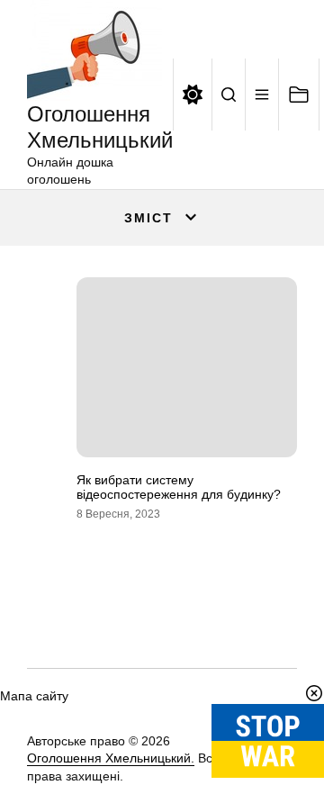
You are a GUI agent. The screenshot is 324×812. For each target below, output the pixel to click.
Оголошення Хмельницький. (110, 758)
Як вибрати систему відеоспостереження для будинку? (178, 487)
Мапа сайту (34, 696)
